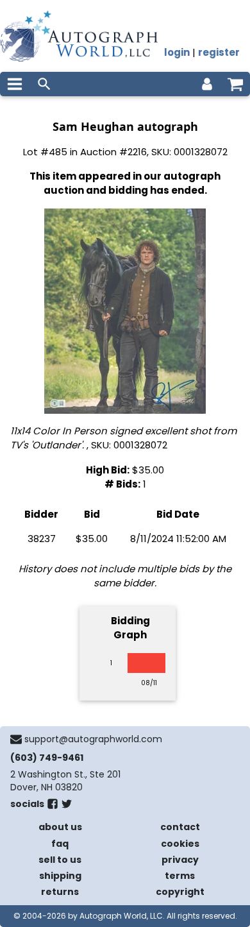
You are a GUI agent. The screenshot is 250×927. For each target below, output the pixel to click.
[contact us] (16, 739)
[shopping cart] (235, 84)
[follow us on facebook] (52, 806)
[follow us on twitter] (66, 806)
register (219, 52)
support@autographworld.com (93, 739)
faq (60, 843)
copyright (180, 891)
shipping (60, 875)
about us (60, 827)
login (177, 52)
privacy (180, 859)
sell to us (59, 859)
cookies (180, 843)
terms (180, 875)
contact (180, 827)
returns (60, 891)
